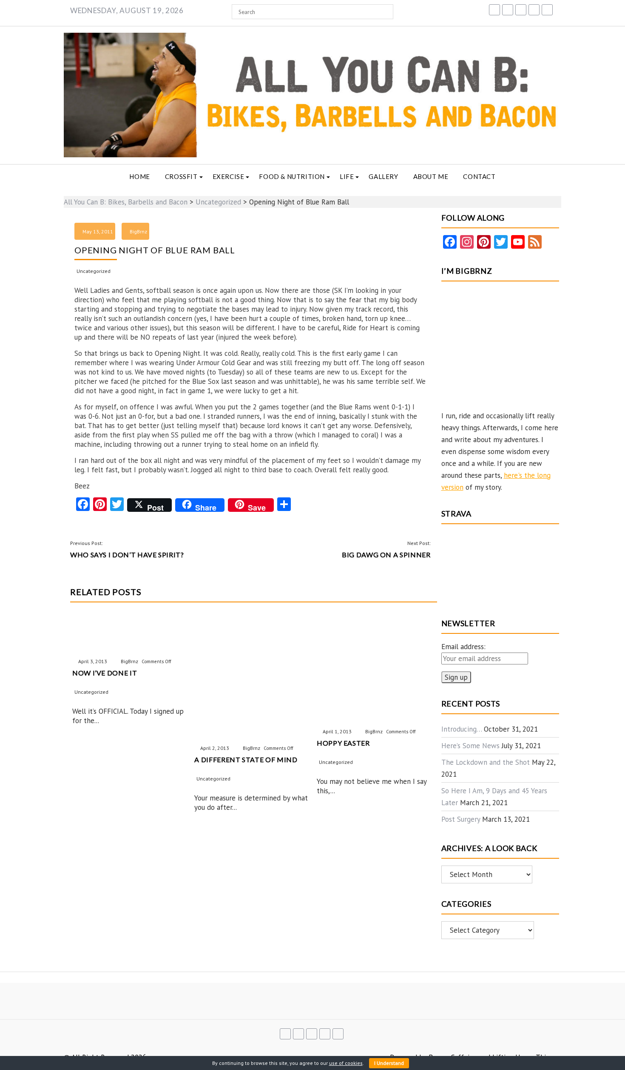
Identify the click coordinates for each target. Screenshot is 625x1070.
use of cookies (346, 1063)
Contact (479, 176)
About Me (431, 176)
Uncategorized (94, 271)
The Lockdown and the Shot (485, 762)
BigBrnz (138, 231)
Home (139, 176)
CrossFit (181, 176)
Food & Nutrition (292, 176)
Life (347, 176)
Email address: (463, 646)
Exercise (228, 176)
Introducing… (461, 729)
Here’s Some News (470, 745)
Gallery (383, 176)
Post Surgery (460, 819)
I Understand (389, 1063)
